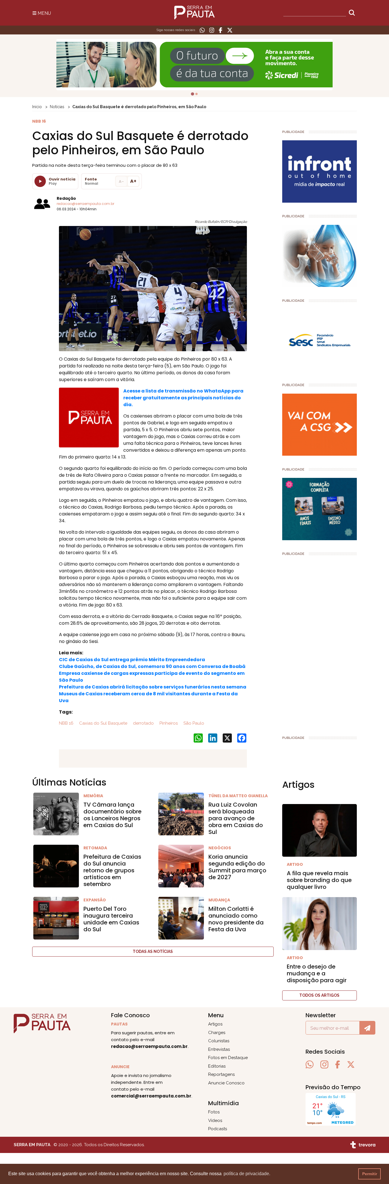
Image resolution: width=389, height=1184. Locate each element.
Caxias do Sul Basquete (102, 723)
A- (121, 181)
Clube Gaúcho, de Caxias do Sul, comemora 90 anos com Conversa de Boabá (152, 666)
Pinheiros (168, 723)
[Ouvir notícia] (40, 181)
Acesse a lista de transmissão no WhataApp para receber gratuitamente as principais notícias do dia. (183, 398)
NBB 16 (66, 723)
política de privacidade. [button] (247, 1173)
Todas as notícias (153, 951)
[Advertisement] (319, 643)
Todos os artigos (319, 995)
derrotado (143, 723)
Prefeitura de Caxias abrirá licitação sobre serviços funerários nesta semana (152, 687)
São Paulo (193, 723)
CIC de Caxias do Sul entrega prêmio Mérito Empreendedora (132, 659)
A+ (133, 181)
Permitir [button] (369, 1173)
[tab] (192, 94)
